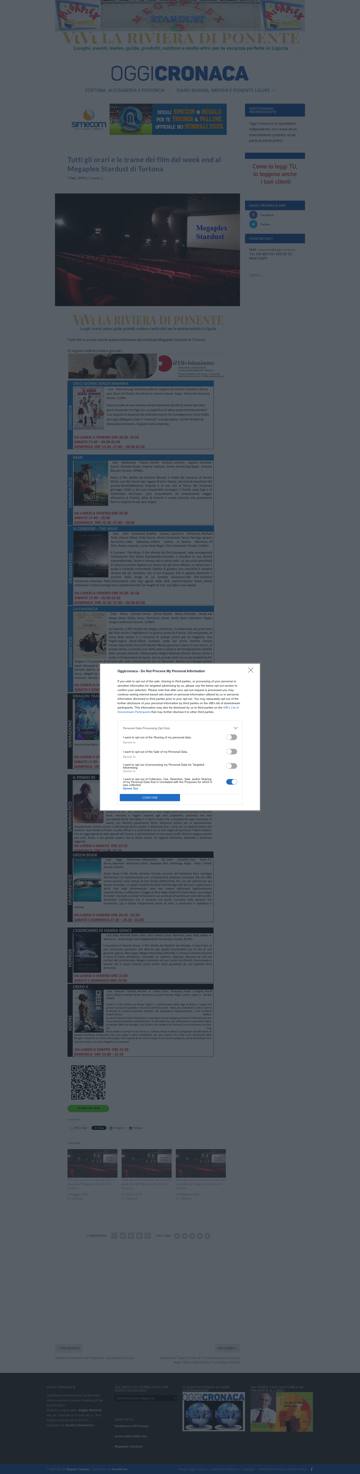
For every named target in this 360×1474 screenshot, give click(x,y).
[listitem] (180, 728)
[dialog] (180, 737)
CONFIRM (150, 797)
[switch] (231, 737)
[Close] (252, 671)
